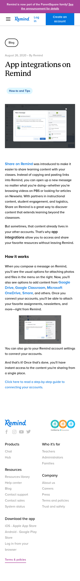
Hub (8, 457)
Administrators (52, 457)
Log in (36, 19)
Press (46, 494)
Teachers (48, 451)
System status (15, 506)
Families (48, 463)
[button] (10, 19)
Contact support (16, 494)
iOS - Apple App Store (21, 526)
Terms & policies (15, 559)
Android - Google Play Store (21, 535)
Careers (47, 489)
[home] (24, 19)
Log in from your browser (16, 547)
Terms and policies (55, 500)
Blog (8, 489)
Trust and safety (53, 506)
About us (48, 483)
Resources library (17, 477)
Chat (8, 451)
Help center (13, 483)
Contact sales (15, 500)
